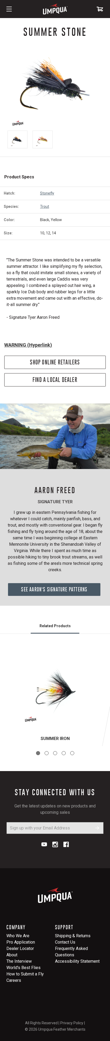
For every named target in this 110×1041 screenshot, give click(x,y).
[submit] (97, 828)
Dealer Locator (20, 948)
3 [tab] (55, 753)
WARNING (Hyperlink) (28, 345)
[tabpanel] (55, 696)
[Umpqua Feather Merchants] (55, 9)
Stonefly (47, 193)
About (11, 954)
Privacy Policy (71, 1023)
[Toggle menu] (9, 9)
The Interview (19, 961)
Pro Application (20, 942)
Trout (44, 206)
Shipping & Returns (73, 935)
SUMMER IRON (55, 738)
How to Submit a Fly (25, 974)
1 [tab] (38, 753)
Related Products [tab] (55, 626)
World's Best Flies (23, 967)
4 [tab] (64, 753)
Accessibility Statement (77, 961)
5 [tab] (72, 753)
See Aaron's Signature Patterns (54, 589)
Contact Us (65, 942)
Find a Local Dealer (55, 380)
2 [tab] (47, 753)
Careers (13, 980)
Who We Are (17, 935)
